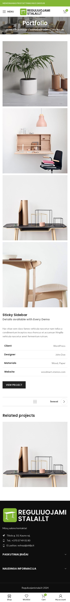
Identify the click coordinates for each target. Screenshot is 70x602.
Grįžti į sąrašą (35, 401)
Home (9, 30)
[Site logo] (35, 11)
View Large (64, 425)
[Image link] (35, 515)
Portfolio (21, 30)
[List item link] (35, 540)
